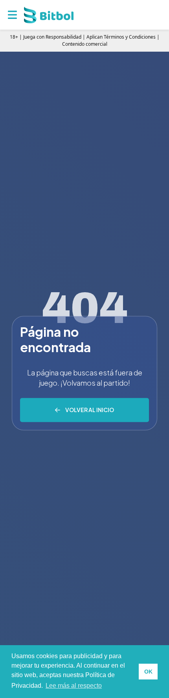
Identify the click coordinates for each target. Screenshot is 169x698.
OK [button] (148, 671)
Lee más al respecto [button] (74, 685)
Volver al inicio (89, 409)
